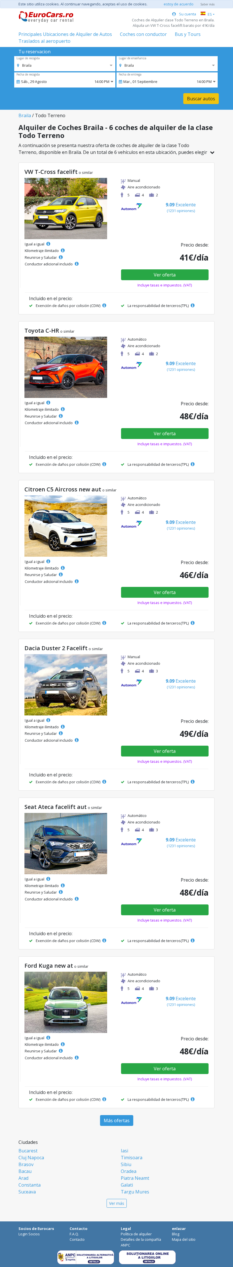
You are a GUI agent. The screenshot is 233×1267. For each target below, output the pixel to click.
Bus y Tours (188, 34)
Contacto (77, 1239)
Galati (127, 1185)
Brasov (26, 1164)
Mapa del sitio (183, 1239)
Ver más (116, 1203)
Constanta (29, 1185)
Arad (23, 1178)
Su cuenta (187, 14)
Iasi (124, 1151)
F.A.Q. (74, 1234)
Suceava (27, 1192)
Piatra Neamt (135, 1178)
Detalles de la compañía (141, 1239)
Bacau (25, 1171)
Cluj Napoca (31, 1157)
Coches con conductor (143, 34)
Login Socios (29, 1234)
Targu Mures (135, 1192)
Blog (175, 1234)
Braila (24, 115)
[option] (24, 65)
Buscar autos (201, 98)
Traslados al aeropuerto (44, 41)
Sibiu (126, 1164)
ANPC (125, 1245)
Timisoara (131, 1157)
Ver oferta (165, 275)
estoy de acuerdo (179, 4)
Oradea (128, 1171)
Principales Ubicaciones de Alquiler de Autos (65, 34)
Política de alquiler (136, 1234)
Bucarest (28, 1151)
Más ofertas (117, 1120)
